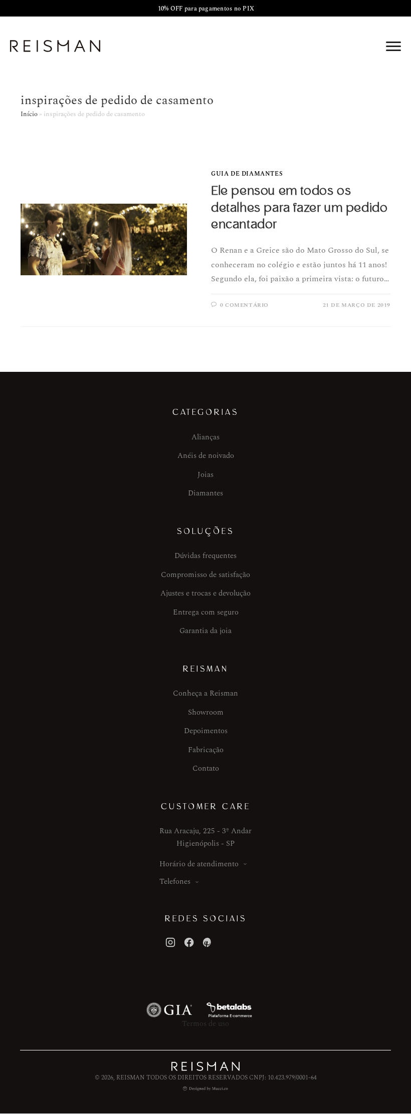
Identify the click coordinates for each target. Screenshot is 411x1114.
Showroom (206, 712)
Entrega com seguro (206, 612)
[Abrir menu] (393, 46)
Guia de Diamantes (247, 174)
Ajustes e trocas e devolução (205, 593)
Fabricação (206, 750)
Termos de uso (205, 1023)
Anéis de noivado (205, 455)
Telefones (174, 881)
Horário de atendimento (199, 864)
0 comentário (244, 305)
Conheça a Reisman (205, 693)
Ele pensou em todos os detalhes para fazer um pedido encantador (299, 207)
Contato (205, 768)
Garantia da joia (205, 631)
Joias (205, 474)
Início (29, 114)
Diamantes (205, 493)
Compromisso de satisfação (205, 575)
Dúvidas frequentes (205, 556)
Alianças (205, 437)
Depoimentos (206, 731)
